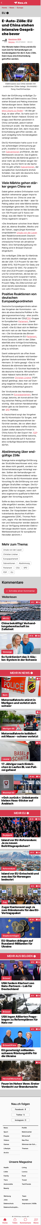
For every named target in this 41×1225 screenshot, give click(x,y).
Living (24, 1167)
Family (6, 1176)
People (6, 1136)
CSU (29, 318)
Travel (24, 1180)
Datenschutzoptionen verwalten (12, 1207)
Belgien (11, 42)
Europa (20, 7)
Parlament (23, 321)
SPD (8, 410)
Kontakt (25, 1200)
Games (6, 1144)
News (11, 7)
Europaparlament (22, 394)
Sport (6, 1132)
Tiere (6, 1180)
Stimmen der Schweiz (30, 1144)
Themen (25, 1148)
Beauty (6, 1188)
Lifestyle (7, 1148)
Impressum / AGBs (29, 1203)
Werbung (7, 1196)
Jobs (6, 1200)
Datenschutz (9, 1203)
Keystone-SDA (14, 39)
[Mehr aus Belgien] (20, 956)
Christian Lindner (23, 377)
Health (6, 1167)
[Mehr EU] (20, 813)
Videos (6, 1140)
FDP (35, 432)
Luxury (24, 1172)
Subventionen (12, 152)
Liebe (6, 1172)
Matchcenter (27, 1132)
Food (24, 1176)
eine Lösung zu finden (12, 110)
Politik (24, 1128)
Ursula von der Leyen (27, 232)
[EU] (20, 13)
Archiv (6, 1153)
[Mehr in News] (20, 673)
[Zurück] (1, 2)
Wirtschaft (26, 1136)
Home (4, 7)
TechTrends (26, 1184)
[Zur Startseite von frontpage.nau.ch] (20, 3)
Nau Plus (25, 1140)
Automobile (8, 1184)
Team (24, 1196)
